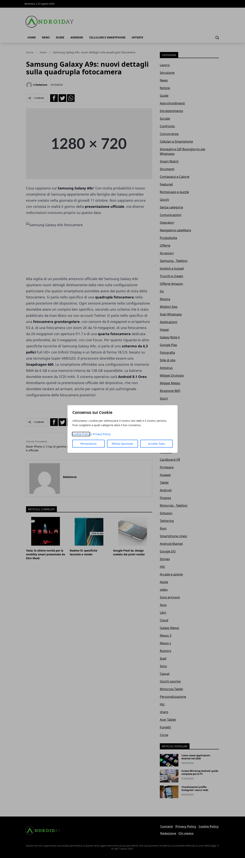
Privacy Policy (101, 434)
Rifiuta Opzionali (122, 443)
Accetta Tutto (156, 443)
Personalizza (88, 443)
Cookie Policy (81, 434)
